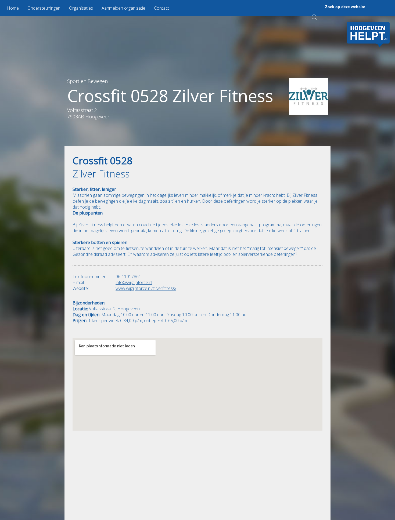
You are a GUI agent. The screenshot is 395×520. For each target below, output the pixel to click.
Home (13, 8)
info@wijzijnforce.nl (134, 282)
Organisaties (81, 8)
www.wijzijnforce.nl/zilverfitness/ (146, 288)
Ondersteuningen (43, 8)
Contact (161, 8)
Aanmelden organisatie (123, 8)
